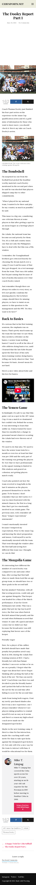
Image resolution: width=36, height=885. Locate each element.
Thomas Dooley (8, 832)
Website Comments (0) (10, 863)
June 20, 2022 (11, 23)
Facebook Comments (9, 860)
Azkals (26, 828)
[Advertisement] (18, 46)
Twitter (13, 877)
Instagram (5, 877)
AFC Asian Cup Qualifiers (12, 828)
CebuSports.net (13, 4)
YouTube (21, 877)
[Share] (16, 102)
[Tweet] (28, 102)
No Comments (24, 23)
